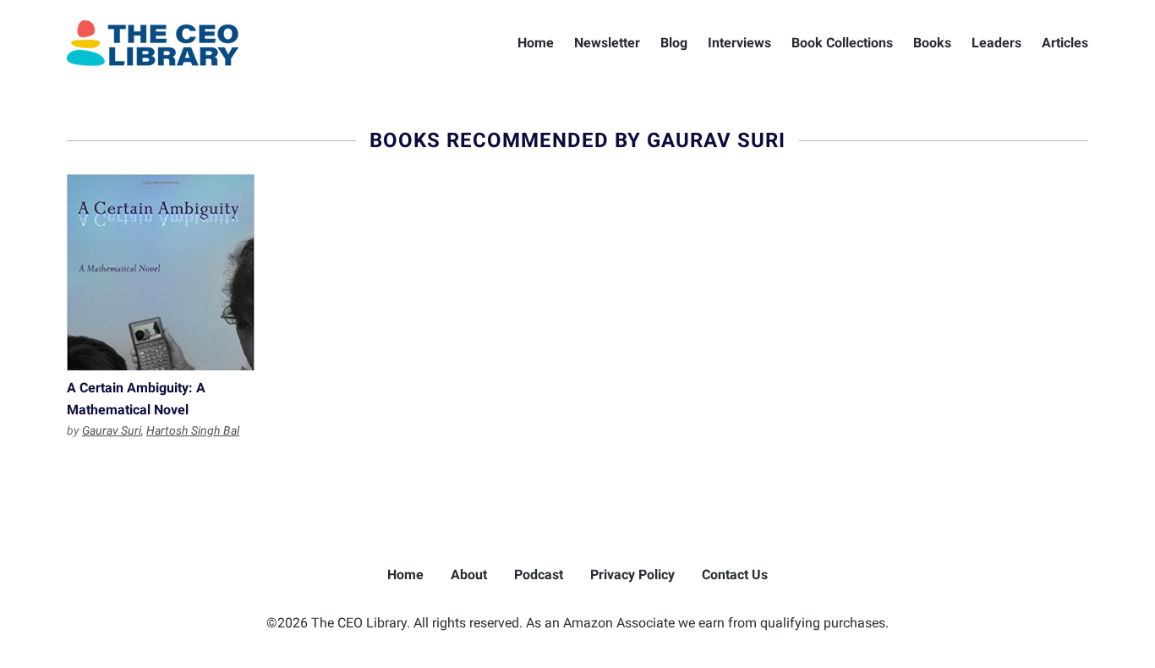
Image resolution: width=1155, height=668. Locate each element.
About (469, 575)
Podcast (538, 575)
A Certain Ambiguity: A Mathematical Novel (161, 272)
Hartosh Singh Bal (192, 430)
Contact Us (735, 575)
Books (932, 43)
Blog (673, 43)
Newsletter (607, 43)
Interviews (739, 43)
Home (535, 43)
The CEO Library (152, 43)
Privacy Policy (632, 575)
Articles (1065, 43)
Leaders (996, 43)
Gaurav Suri (111, 430)
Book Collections (842, 43)
